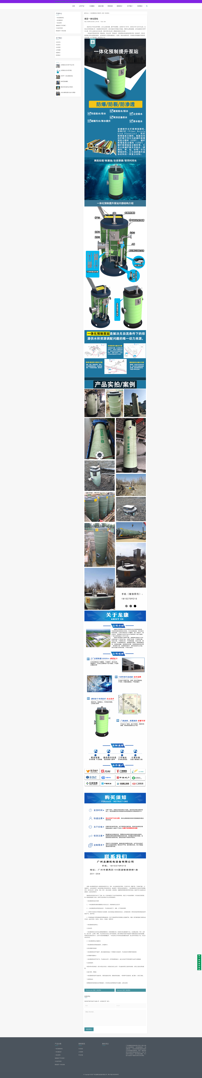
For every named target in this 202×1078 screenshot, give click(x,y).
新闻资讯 (119, 6)
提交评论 (89, 1029)
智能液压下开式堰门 (61, 25)
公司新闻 (81, 1051)
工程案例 (91, 6)
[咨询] (199, 956)
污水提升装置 (59, 28)
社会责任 (58, 44)
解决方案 (101, 6)
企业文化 (58, 42)
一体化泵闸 (59, 22)
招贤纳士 (58, 52)
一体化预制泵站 (60, 17)
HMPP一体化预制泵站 (67, 76)
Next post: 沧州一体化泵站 (123, 990)
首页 (73, 6)
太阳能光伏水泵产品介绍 (67, 65)
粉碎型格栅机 (64, 81)
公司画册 (58, 50)
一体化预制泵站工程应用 (95, 13)
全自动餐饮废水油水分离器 (68, 92)
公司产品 (81, 6)
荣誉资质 (110, 6)
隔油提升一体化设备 (61, 30)
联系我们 (140, 6)
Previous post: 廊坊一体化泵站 (93, 990)
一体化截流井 (59, 20)
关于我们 (129, 6)
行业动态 (81, 1048)
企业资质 (58, 47)
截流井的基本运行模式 (67, 87)
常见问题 (81, 1055)
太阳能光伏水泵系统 (66, 70)
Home (87, 13)
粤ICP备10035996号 (113, 1074)
